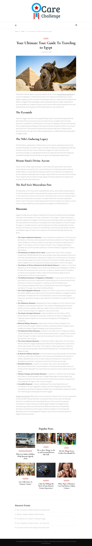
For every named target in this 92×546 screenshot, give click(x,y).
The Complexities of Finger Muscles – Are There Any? (33, 523)
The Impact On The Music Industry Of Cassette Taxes (32, 527)
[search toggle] (76, 25)
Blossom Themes (64, 541)
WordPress (46, 543)
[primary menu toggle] (16, 25)
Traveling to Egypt (23, 396)
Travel (46, 38)
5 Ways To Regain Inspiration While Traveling (30, 514)
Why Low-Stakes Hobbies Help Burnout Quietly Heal (25, 456)
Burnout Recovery (25, 450)
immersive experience (65, 94)
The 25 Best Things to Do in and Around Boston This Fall (46, 452)
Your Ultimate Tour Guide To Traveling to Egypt (30, 519)
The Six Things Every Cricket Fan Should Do (66, 452)
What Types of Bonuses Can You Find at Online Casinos (66, 486)
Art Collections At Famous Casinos (25, 483)
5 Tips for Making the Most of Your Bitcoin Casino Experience (46, 486)
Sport (66, 447)
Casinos (25, 478)
